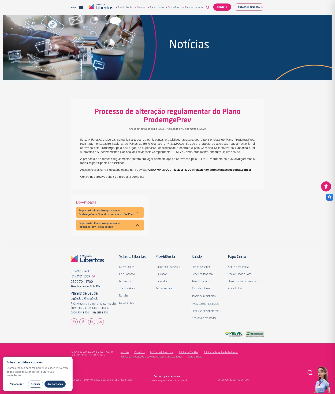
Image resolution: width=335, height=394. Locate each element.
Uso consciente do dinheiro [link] (243, 281)
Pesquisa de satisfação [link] (205, 311)
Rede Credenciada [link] (202, 274)
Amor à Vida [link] (235, 288)
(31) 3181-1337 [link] (80, 276)
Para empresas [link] (193, 7)
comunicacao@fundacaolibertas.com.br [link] (153, 380)
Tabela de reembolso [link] (204, 296)
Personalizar (16, 384)
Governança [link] (126, 281)
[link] (101, 7)
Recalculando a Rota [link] (239, 274)
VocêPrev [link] (174, 7)
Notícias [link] (124, 295)
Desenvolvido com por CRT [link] (233, 380)
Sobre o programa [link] (238, 267)
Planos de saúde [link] (201, 267)
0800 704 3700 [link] (82, 281)
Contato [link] (222, 7)
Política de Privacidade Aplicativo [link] (221, 352)
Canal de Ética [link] (195, 357)
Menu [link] (74, 7)
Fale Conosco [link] (127, 274)
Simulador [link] (161, 274)
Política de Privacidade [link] (161, 352)
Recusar (35, 384)
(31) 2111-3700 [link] (80, 271)
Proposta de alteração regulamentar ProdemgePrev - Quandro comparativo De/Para (106, 212)
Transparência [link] (127, 288)
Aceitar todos (55, 384)
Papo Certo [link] (157, 7)
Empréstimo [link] (162, 281)
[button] (82, 7)
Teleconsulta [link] (199, 281)
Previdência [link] (125, 7)
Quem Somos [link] (127, 267)
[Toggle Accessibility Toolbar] (326, 186)
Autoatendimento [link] (249, 7)
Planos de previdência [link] (167, 267)
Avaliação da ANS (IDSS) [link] (205, 304)
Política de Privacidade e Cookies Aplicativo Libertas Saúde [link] (152, 357)
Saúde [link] (141, 7)
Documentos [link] (126, 303)
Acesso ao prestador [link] (204, 318)
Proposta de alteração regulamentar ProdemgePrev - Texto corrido (99, 225)
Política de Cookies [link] (188, 352)
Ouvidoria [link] (139, 352)
